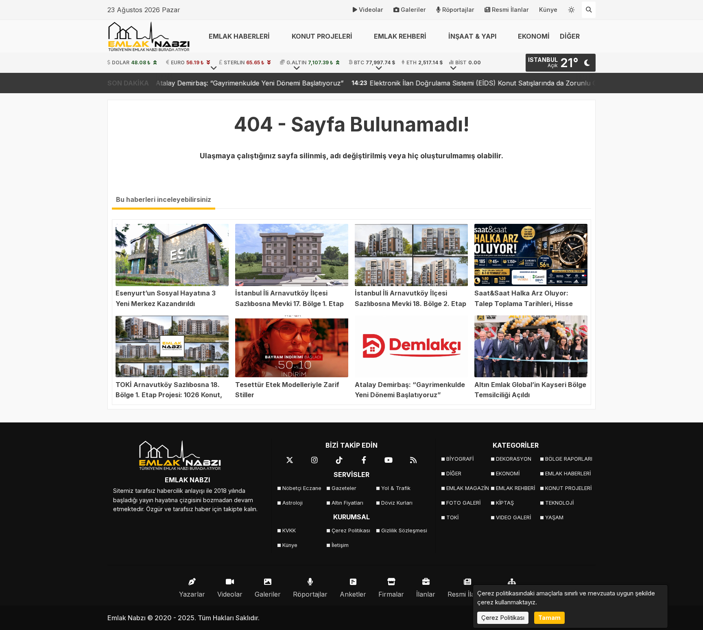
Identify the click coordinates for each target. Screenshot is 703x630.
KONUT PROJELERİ (567, 488)
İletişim (340, 545)
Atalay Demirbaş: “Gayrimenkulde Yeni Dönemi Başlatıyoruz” (208, 83)
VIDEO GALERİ (513, 517)
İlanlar (425, 594)
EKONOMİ (534, 36)
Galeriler (413, 9)
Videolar (371, 9)
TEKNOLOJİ (559, 503)
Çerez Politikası (351, 530)
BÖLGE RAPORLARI (567, 459)
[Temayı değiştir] (571, 8)
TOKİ (452, 517)
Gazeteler (344, 488)
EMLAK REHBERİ (515, 488)
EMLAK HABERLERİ (567, 473)
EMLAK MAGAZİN (467, 488)
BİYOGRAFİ (460, 459)
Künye (548, 9)
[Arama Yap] (589, 10)
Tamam (549, 617)
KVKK (289, 530)
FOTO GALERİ (463, 503)
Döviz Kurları (397, 503)
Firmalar (391, 594)
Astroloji (292, 503)
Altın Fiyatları (347, 503)
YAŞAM (554, 517)
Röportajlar (458, 9)
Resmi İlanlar (510, 9)
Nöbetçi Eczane (301, 488)
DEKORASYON (513, 459)
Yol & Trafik (395, 488)
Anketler (353, 594)
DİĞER (453, 473)
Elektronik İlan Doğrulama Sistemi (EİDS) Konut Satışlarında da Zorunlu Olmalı (449, 83)
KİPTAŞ (505, 503)
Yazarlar (192, 594)
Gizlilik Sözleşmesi (403, 530)
